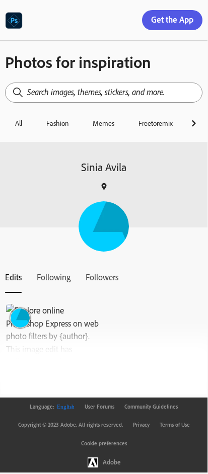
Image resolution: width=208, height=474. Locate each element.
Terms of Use (175, 424)
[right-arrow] (194, 123)
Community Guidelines (151, 406)
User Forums (99, 406)
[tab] (13, 277)
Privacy (141, 424)
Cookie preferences (104, 443)
